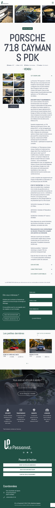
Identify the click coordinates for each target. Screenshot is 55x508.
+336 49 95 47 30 (11, 497)
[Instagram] (23, 452)
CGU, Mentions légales (34, 503)
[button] (53, 3)
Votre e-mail (32, 300)
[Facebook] (27, 452)
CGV (25, 503)
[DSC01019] (27, 14)
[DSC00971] (8, 92)
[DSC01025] (19, 100)
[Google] (31, 452)
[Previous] (2, 14)
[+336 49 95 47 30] (4, 497)
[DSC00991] (8, 84)
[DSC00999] (19, 92)
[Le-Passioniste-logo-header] (5, 2)
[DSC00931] (19, 76)
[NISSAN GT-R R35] (14, 349)
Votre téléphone (33, 309)
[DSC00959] (8, 76)
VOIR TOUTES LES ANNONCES (44, 333)
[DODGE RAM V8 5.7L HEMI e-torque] (40, 349)
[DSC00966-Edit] (19, 84)
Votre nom (32, 292)
